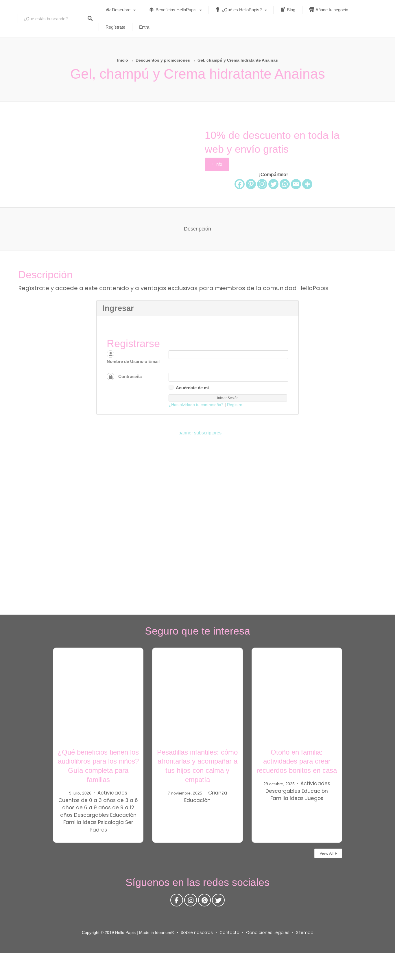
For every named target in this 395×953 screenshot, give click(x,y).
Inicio (122, 60)
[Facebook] (240, 184)
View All (326, 853)
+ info (217, 164)
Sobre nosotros (197, 932)
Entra (144, 27)
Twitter (218, 901)
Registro (234, 404)
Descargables (91, 815)
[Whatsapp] (285, 184)
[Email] (296, 184)
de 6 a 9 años (93, 807)
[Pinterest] (251, 184)
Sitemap (304, 932)
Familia (72, 822)
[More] (307, 184)
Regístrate (115, 27)
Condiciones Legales (267, 932)
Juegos (314, 798)
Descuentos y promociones (163, 60)
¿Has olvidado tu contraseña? (196, 404)
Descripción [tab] (197, 229)
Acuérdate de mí (192, 387)
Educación (123, 815)
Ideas (90, 822)
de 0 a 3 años (98, 800)
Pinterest (204, 901)
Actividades (112, 792)
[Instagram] (262, 184)
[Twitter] (273, 184)
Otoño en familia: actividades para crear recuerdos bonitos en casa (296, 761)
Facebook (176, 901)
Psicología (111, 822)
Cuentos (69, 800)
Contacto (229, 932)
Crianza (217, 792)
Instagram (190, 901)
